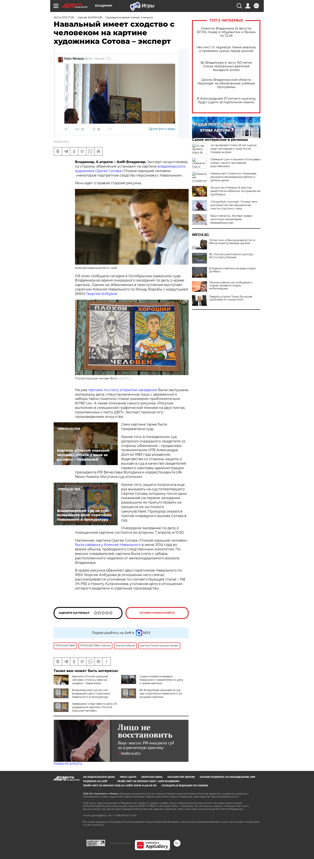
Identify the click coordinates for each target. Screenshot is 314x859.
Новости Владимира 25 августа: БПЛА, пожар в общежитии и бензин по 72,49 (226, 32)
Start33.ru (125, 378)
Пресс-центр (128, 777)
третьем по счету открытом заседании (123, 390)
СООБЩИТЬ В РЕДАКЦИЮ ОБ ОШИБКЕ (184, 785)
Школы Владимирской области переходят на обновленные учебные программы (226, 83)
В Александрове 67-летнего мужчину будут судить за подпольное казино (226, 100)
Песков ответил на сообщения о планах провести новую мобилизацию (230, 285)
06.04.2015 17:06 (64, 17)
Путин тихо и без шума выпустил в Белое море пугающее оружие (232, 242)
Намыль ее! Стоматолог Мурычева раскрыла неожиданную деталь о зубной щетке (233, 177)
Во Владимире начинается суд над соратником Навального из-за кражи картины (161, 693)
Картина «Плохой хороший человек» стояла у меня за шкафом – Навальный (90, 680)
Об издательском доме (99, 777)
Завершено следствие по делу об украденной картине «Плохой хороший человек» (94, 707)
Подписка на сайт (95, 781)
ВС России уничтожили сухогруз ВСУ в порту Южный (231, 256)
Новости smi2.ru (68, 764)
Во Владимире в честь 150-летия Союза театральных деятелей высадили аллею (226, 66)
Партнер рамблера (120, 843)
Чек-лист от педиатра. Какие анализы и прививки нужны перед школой (226, 49)
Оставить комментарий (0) (157, 612)
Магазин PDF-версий (181, 777)
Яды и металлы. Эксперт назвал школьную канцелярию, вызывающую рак (231, 219)
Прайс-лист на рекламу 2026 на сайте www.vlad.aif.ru (120, 785)
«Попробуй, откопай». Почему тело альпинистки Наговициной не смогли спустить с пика (234, 205)
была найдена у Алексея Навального (108, 545)
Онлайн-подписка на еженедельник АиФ (227, 777)
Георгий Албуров (101, 294)
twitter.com (61, 141)
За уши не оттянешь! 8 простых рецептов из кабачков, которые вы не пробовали (235, 191)
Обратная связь (152, 777)
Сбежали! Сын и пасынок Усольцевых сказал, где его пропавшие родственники (235, 163)
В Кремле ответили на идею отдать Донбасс (232, 270)
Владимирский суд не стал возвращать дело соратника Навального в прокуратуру (91, 693)
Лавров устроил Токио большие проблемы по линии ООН (230, 298)
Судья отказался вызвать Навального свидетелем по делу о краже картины (161, 680)
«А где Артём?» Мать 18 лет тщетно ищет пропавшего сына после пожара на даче (233, 149)
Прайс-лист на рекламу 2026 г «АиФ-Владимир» (148, 781)
